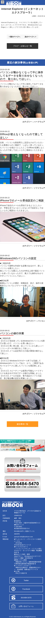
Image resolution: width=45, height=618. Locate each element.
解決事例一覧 (22, 424)
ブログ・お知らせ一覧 (22, 46)
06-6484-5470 (26, 598)
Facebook (26, 589)
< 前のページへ (14, 37)
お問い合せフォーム (26, 606)
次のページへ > (30, 37)
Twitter (26, 580)
